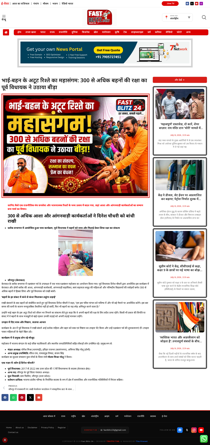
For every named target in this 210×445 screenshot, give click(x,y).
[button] (5, 397)
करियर (158, 32)
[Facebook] (180, 430)
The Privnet (142, 441)
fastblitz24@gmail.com (115, 430)
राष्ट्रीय (73, 416)
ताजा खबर (31, 32)
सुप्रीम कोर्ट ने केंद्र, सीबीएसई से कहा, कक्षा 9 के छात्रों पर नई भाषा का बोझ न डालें (179, 268)
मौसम (45, 3)
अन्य (188, 32)
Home (9, 427)
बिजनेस (85, 32)
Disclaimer (32, 427)
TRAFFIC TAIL (113, 441)
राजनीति (63, 32)
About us (20, 427)
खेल (96, 32)
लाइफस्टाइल (137, 32)
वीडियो (169, 32)
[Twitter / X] (187, 430)
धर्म (149, 32)
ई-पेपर (164, 416)
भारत (43, 32)
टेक (125, 32)
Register (62, 427)
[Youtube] (196, 3)
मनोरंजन (106, 32)
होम (19, 32)
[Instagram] (201, 3)
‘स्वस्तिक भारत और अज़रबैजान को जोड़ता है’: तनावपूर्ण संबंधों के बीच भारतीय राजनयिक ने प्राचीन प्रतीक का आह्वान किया (180, 339)
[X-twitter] (192, 3)
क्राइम (107, 416)
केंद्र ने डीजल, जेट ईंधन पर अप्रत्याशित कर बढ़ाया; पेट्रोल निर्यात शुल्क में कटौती (180, 197)
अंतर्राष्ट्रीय (95, 416)
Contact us (13, 432)
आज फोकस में (49, 416)
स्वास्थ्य (153, 416)
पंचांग (36, 3)
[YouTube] (201, 430)
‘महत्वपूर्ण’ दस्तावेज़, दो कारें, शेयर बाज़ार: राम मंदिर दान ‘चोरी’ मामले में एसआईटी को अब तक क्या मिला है (180, 126)
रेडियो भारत (67, 3)
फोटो (179, 32)
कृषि (117, 32)
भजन (55, 3)
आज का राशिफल (20, 3)
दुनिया (75, 32)
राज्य (52, 32)
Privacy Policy (47, 427)
